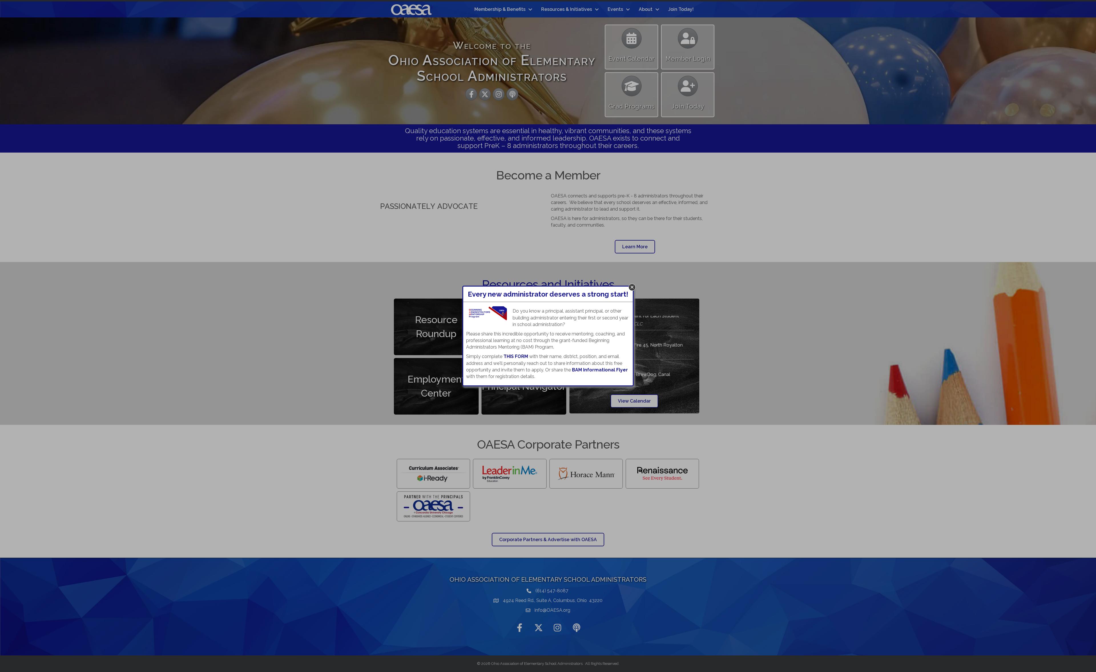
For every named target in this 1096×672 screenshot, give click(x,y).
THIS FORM (515, 356)
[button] (632, 287)
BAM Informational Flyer (600, 370)
